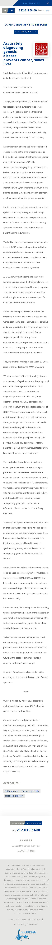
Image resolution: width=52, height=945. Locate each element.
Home (24, 3)
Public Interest (11, 791)
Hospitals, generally (14, 796)
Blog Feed (38, 919)
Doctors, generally (30, 791)
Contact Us (34, 3)
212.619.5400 (28, 10)
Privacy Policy (25, 919)
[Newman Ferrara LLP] (8, 10)
